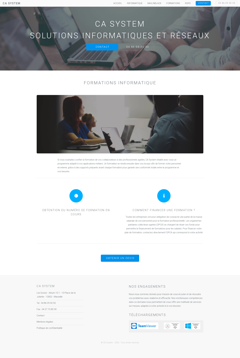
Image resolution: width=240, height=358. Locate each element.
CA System (11, 3)
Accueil (117, 3)
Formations (173, 3)
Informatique (134, 3)
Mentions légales (45, 321)
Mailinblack (154, 3)
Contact (203, 3)
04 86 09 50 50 (226, 3)
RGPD (188, 3)
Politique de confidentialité (49, 328)
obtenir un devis (120, 258)
